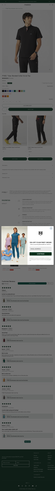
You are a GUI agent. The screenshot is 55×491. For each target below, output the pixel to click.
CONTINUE (40, 254)
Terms (30, 260)
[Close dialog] (51, 228)
